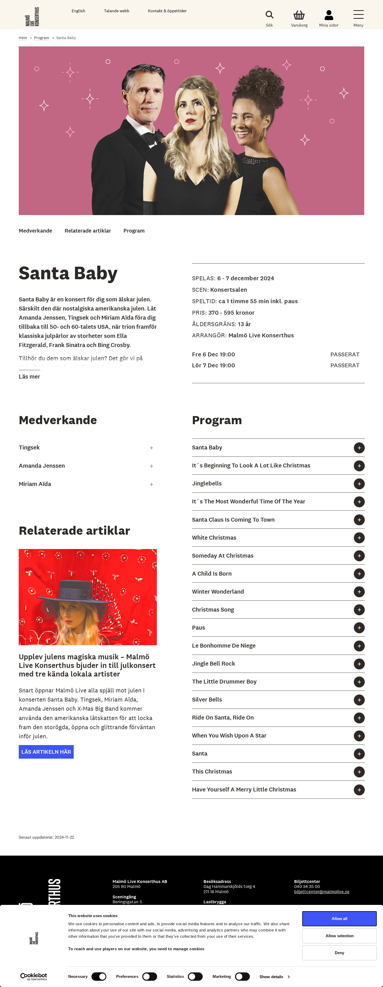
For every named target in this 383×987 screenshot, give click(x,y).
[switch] (149, 976)
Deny (339, 953)
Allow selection (340, 936)
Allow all (339, 918)
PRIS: (200, 312)
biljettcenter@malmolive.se (321, 891)
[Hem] (32, 15)
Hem (23, 37)
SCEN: (200, 290)
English (78, 11)
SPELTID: (205, 301)
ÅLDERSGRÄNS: (215, 324)
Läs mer (29, 377)
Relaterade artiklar (88, 230)
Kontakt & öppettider (167, 11)
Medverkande (35, 230)
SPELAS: (204, 278)
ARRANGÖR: (210, 335)
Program (41, 37)
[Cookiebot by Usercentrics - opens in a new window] (34, 977)
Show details (271, 976)
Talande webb (116, 11)
